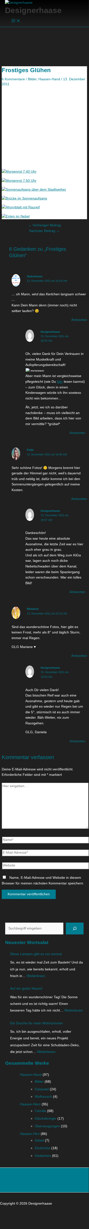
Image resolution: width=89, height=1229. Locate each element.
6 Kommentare (13, 79)
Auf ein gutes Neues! (26, 988)
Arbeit (39, 1140)
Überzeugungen (47, 1126)
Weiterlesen (36, 976)
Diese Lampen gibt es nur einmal (36, 954)
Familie (40, 1111)
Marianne (33, 608)
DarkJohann (35, 276)
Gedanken (43, 1156)
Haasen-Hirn (30, 1134)
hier (60, 381)
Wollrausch (43, 1096)
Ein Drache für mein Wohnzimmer (36, 1023)
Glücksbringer (45, 1118)
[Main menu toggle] (16, 21)
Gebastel (42, 1089)
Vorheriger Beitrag (44, 225)
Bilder (32, 79)
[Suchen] (75, 929)
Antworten (79, 320)
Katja (30, 449)
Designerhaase (33, 10)
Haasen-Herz (30, 1104)
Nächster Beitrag (44, 231)
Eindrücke (42, 1148)
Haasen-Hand (49, 79)
